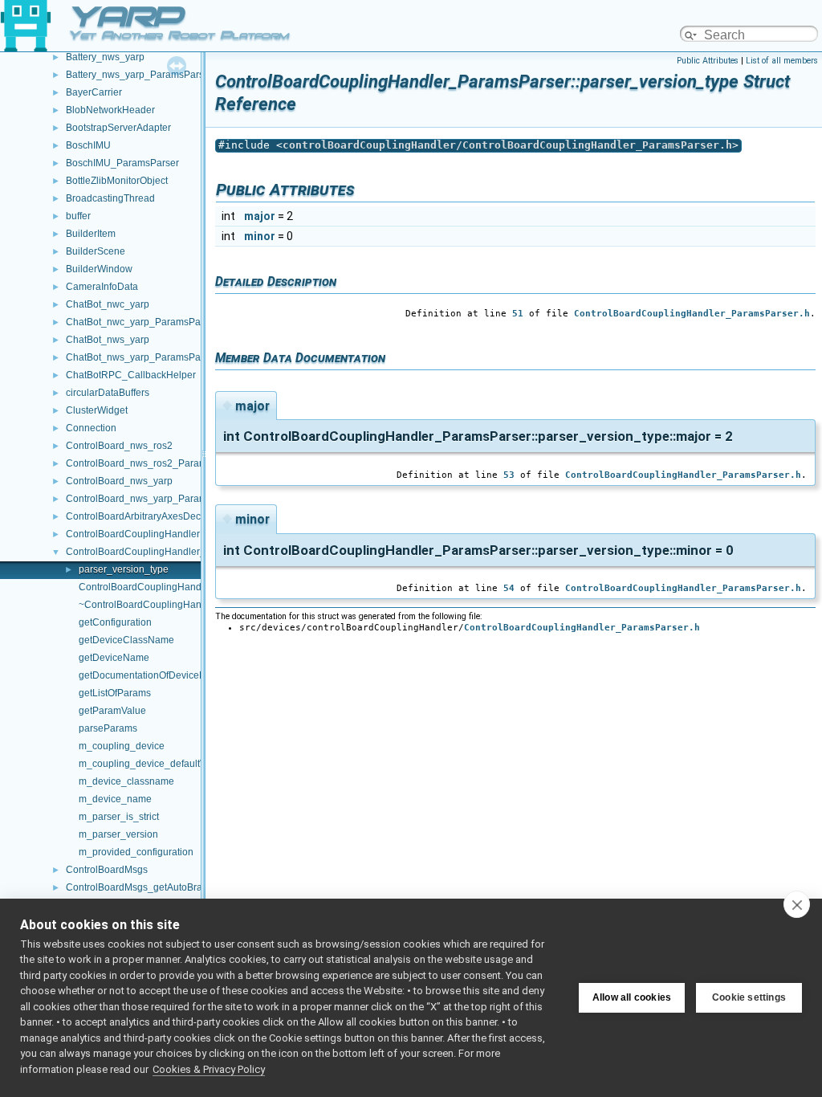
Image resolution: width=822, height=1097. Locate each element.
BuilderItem (91, 233)
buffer (78, 216)
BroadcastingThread (110, 198)
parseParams (108, 728)
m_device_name (115, 799)
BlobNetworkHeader (110, 110)
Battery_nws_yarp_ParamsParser (139, 74)
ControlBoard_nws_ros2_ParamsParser (153, 463)
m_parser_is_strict (119, 816)
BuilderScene (95, 251)
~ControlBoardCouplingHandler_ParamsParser (183, 604)
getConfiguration (115, 622)
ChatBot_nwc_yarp (107, 304)
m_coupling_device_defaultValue (152, 763)
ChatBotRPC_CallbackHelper (131, 375)
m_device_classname (126, 781)
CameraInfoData (102, 286)
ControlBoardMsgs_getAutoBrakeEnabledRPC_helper (185, 887)
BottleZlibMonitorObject (117, 180)
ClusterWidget (97, 410)
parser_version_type (124, 569)
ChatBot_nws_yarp (107, 339)
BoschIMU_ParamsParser (122, 163)
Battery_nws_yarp (105, 57)
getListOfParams (115, 693)
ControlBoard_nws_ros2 (119, 445)
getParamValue (112, 710)
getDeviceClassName (126, 640)
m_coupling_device (122, 746)
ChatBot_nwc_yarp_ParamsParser (142, 322)
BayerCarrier (94, 92)
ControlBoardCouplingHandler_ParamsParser (167, 551)
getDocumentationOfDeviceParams (156, 675)
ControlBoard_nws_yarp (119, 481)
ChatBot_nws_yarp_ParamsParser (142, 357)
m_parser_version (118, 834)
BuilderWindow (99, 269)
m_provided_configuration (136, 852)
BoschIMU (88, 145)
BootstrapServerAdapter (118, 127)
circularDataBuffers (107, 392)
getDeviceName (114, 657)
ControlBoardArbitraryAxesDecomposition (157, 516)
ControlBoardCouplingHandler (133, 534)
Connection (91, 428)
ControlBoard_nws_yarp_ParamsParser (153, 498)
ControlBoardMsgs (107, 869)
